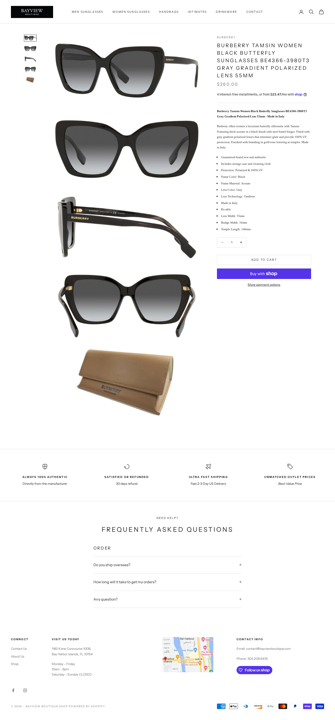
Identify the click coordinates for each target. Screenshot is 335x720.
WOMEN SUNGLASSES (131, 11)
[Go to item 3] (30, 59)
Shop (14, 664)
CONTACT (254, 11)
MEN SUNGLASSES (87, 11)
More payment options (264, 285)
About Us (17, 656)
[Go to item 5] (30, 80)
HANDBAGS (169, 11)
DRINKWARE (226, 11)
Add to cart (264, 259)
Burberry (226, 37)
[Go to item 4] (30, 69)
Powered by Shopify (87, 706)
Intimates (197, 11)
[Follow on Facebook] (13, 690)
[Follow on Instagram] (25, 690)
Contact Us (19, 649)
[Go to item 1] (30, 38)
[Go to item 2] (30, 48)
